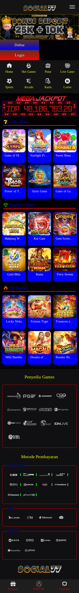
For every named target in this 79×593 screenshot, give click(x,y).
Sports (9, 87)
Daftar (19, 45)
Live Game (67, 71)
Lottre (67, 87)
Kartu (48, 87)
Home (9, 71)
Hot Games (29, 71)
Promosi (13, 589)
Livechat (64, 589)
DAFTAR (39, 589)
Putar (48, 71)
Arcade (28, 87)
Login (19, 55)
